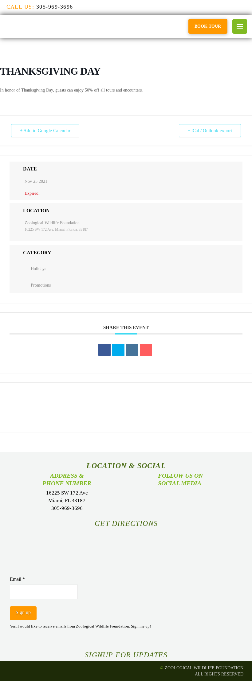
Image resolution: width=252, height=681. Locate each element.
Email (17, 579)
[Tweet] (118, 350)
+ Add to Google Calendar (45, 130)
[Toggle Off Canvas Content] (239, 26)
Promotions (41, 285)
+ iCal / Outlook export (210, 130)
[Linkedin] (132, 350)
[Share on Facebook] (104, 350)
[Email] (146, 350)
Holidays (38, 268)
